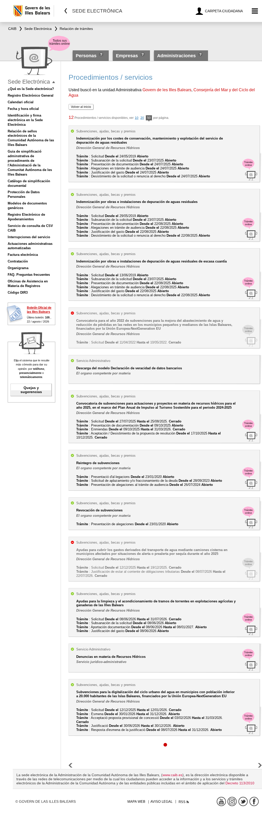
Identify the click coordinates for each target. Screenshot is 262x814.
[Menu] (255, 11)
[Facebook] (254, 801)
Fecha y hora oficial (23, 109)
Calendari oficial (21, 102)
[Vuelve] (66, 11)
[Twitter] (243, 801)
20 (142, 117)
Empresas (127, 55)
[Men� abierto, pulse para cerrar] (53, 82)
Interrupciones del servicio (29, 237)
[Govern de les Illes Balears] (33, 11)
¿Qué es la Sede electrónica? (31, 89)
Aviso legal (161, 802)
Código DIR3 (18, 292)
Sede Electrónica (29, 81)
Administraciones (176, 55)
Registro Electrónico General (30, 95)
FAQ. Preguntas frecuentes (29, 275)
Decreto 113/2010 (239, 783)
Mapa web (136, 802)
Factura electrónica (23, 255)
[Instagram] (232, 801)
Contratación (18, 261)
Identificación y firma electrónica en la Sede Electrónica (25, 120)
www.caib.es (172, 775)
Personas (87, 55)
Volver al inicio (81, 107)
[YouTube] (221, 801)
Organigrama (18, 268)
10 (136, 117)
